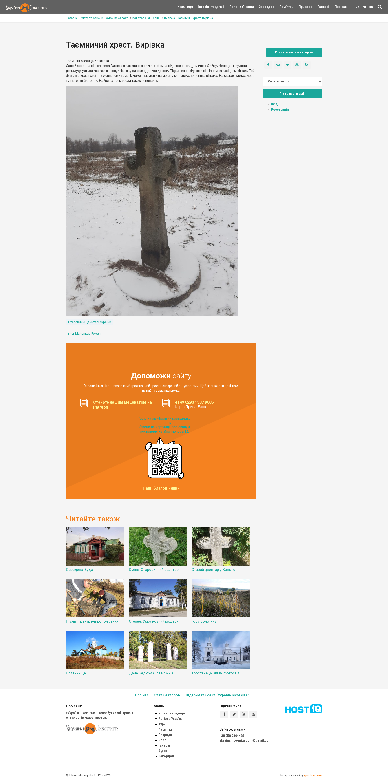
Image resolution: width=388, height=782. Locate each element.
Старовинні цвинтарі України (89, 322)
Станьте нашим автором (294, 52)
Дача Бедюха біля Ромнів (151, 673)
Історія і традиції (204, 7)
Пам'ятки (283, 7)
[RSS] (253, 714)
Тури (161, 724)
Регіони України (235, 7)
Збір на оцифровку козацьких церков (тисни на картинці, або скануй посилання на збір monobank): (164, 424)
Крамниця (185, 7)
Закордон (263, 7)
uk (357, 7)
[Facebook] (224, 714)
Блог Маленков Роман (84, 333)
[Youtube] (244, 714)
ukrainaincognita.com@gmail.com (245, 740)
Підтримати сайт (292, 93)
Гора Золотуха (204, 621)
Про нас (341, 7)
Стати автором (167, 695)
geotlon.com (313, 775)
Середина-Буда (79, 569)
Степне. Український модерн (154, 621)
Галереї (323, 7)
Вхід (274, 104)
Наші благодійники (161, 488)
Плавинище (76, 673)
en (371, 7)
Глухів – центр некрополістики (92, 621)
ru (364, 7)
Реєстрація (280, 109)
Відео (162, 751)
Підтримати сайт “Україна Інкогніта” (217, 695)
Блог (162, 740)
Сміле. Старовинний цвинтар (154, 569)
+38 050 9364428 (231, 736)
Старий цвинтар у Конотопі (215, 569)
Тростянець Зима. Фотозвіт (215, 673)
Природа (302, 7)
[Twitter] (234, 714)
